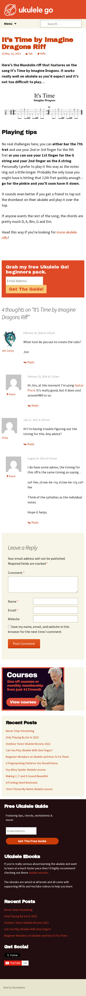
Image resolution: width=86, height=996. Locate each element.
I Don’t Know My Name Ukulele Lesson (29, 789)
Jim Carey (8, 350)
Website (14, 619)
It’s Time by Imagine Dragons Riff (37, 43)
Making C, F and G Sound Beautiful (27, 776)
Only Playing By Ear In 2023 (22, 737)
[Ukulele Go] (23, 10)
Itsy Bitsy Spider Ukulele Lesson (26, 769)
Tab (30, 53)
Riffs (43, 53)
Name (13, 601)
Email (13, 610)
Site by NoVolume (14, 987)
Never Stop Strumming (20, 731)
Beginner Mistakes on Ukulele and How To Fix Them (37, 757)
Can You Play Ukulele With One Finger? (29, 750)
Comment (16, 573)
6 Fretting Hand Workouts (22, 782)
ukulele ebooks (38, 872)
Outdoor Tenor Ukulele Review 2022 (28, 744)
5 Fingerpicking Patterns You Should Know (32, 763)
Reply (30, 362)
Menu (8, 23)
